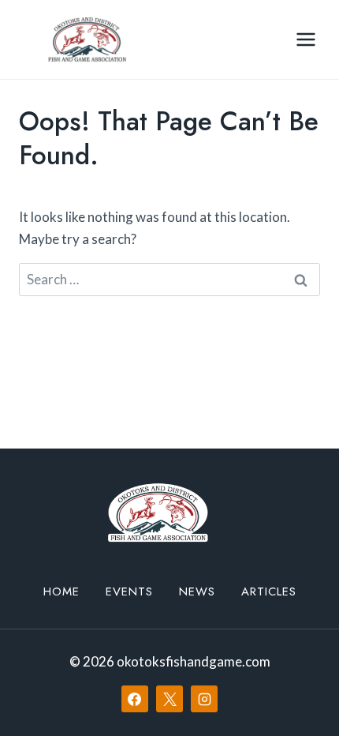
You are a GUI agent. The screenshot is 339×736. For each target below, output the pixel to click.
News (197, 591)
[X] (169, 698)
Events (129, 591)
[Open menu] (305, 39)
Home (61, 591)
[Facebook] (134, 698)
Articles (268, 591)
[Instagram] (204, 698)
